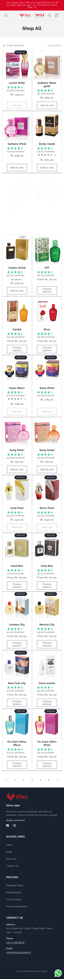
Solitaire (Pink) (17, 143)
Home (9, 845)
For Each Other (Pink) (47, 743)
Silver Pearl (47, 508)
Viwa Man (47, 565)
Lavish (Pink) (17, 82)
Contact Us (12, 866)
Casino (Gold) (17, 267)
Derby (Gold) (47, 143)
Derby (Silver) (17, 209)
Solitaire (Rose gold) (47, 84)
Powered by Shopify (38, 971)
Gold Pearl (17, 508)
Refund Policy (14, 892)
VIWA (26, 971)
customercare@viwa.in (18, 952)
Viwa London (47, 683)
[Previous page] (6, 779)
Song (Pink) (17, 450)
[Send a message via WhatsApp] (58, 973)
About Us (11, 859)
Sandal (17, 329)
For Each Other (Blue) (17, 743)
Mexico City (47, 624)
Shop (9, 852)
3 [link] (32, 779)
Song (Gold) (47, 450)
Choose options (47, 290)
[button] (6, 15)
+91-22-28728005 (15, 942)
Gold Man (17, 565)
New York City (17, 683)
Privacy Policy (14, 899)
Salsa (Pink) (47, 388)
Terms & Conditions (16, 906)
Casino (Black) (47, 209)
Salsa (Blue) (17, 388)
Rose (47, 329)
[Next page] (57, 779)
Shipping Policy (14, 885)
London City (17, 624)
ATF (47, 267)
